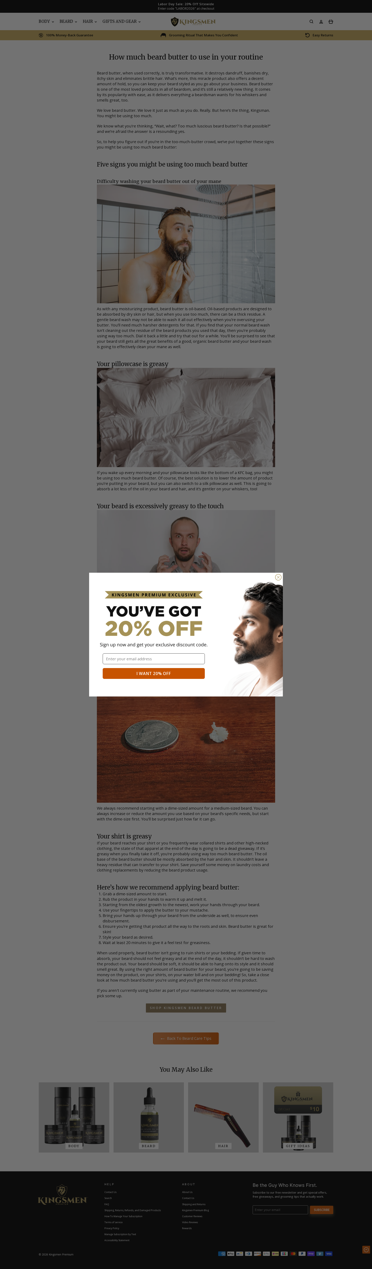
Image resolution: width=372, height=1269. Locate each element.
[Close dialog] (278, 577)
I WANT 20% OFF (153, 673)
